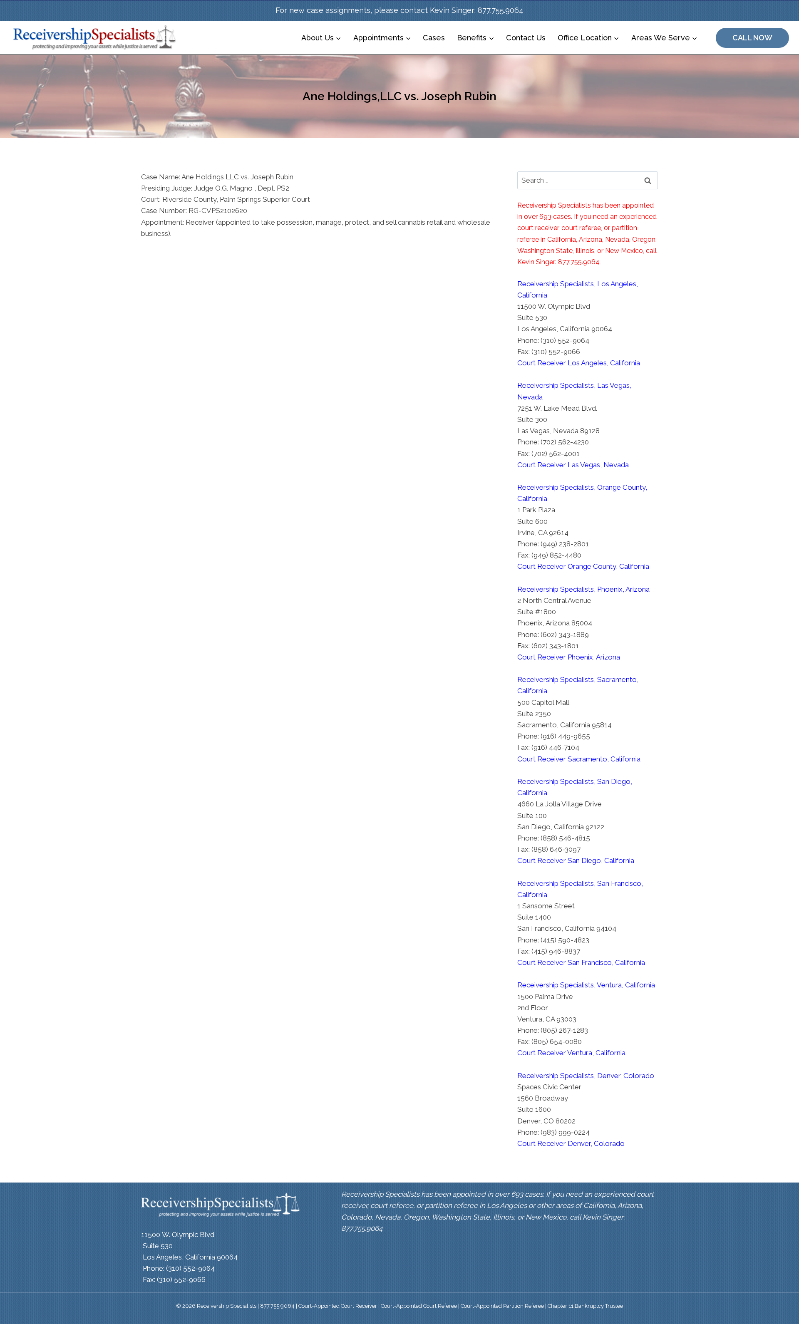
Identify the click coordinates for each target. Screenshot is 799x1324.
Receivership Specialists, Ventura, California (586, 985)
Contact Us (526, 37)
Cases (434, 37)
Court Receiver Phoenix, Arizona (568, 657)
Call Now (752, 37)
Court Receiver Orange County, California (583, 566)
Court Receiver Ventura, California (571, 1053)
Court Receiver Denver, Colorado (571, 1143)
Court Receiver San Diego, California (575, 860)
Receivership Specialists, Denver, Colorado (585, 1075)
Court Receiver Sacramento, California (578, 759)
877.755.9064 (501, 10)
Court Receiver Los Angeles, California (578, 363)
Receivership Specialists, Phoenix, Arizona (583, 589)
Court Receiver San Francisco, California (581, 962)
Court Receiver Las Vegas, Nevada (573, 465)
